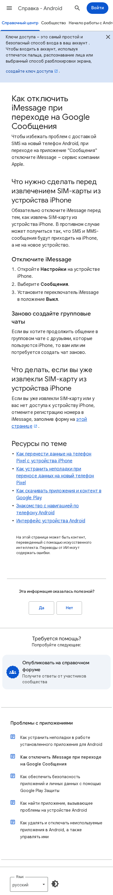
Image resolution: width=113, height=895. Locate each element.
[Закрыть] (108, 38)
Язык (20, 877)
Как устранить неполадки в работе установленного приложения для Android (61, 741)
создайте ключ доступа (29, 71)
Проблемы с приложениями (41, 723)
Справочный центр (20, 22)
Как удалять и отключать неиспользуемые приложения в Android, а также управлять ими (61, 829)
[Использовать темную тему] (55, 884)
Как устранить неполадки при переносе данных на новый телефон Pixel (55, 476)
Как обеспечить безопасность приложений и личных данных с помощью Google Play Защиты (60, 783)
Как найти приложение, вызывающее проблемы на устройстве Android (56, 807)
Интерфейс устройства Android (50, 521)
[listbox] (29, 884)
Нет (69, 607)
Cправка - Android (40, 8)
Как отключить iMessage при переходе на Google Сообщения (60, 761)
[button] (9, 8)
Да (41, 607)
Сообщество (53, 22)
